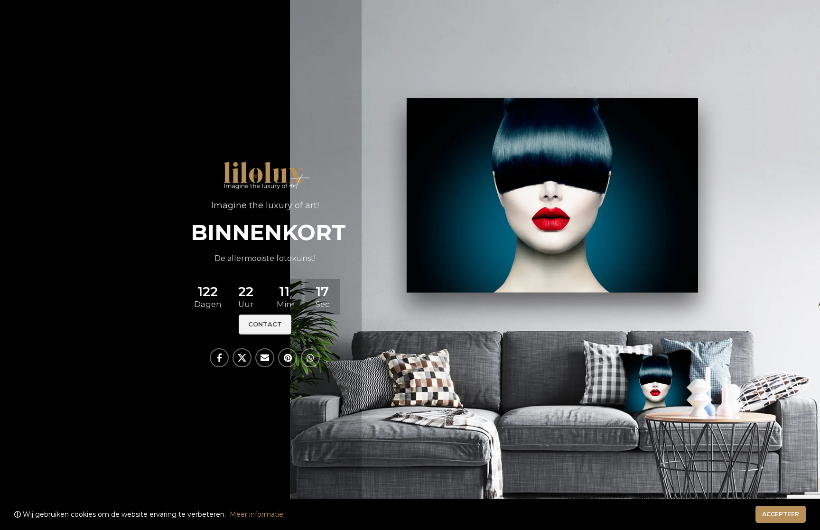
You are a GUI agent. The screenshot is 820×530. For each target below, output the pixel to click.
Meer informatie (256, 514)
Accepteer (780, 514)
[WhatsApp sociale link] (310, 357)
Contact (265, 324)
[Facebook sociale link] (219, 357)
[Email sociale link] (264, 357)
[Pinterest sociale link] (287, 357)
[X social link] (242, 357)
